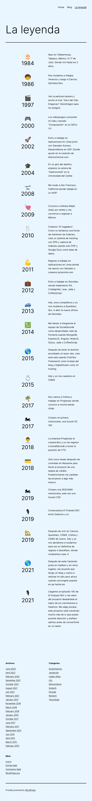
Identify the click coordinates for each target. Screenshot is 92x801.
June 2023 (11, 669)
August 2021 (11, 688)
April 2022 (10, 673)
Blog (69, 7)
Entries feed (11, 765)
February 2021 (12, 696)
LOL (51, 680)
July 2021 (10, 692)
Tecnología (54, 699)
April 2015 (10, 738)
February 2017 (12, 726)
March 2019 (11, 707)
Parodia (52, 692)
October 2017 (12, 719)
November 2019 (13, 703)
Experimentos (55, 669)
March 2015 (11, 742)
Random (53, 696)
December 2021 (13, 680)
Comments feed (13, 769)
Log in (8, 761)
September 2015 (13, 730)
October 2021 (12, 684)
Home (61, 7)
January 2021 (12, 699)
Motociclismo (55, 684)
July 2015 (10, 734)
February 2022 (13, 676)
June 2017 (10, 723)
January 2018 (12, 715)
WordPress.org (13, 773)
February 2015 (12, 746)
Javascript (54, 673)
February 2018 (12, 711)
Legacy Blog (54, 676)
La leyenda (80, 7)
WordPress (30, 790)
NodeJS (52, 688)
